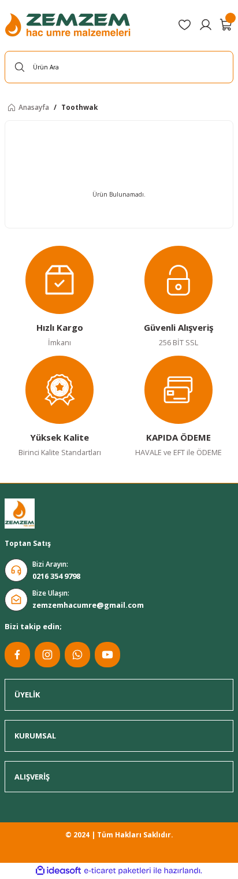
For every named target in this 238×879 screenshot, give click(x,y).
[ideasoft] (58, 871)
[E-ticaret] (117, 870)
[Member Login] (206, 25)
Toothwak (79, 107)
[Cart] (226, 25)
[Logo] (69, 25)
